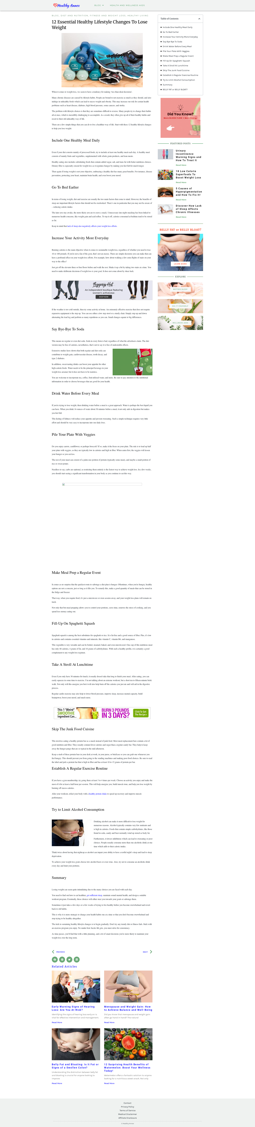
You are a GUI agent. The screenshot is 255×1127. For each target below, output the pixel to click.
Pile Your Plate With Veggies (176, 51)
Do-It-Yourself (180, 306)
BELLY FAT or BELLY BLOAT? (175, 89)
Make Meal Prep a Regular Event (178, 56)
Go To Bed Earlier (171, 32)
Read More (57, 1022)
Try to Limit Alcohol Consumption (179, 80)
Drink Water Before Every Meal (177, 46)
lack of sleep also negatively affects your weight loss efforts (92, 226)
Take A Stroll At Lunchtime (175, 65)
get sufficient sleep (94, 895)
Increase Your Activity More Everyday (180, 37)
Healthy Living (138, 15)
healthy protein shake (98, 793)
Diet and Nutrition (74, 15)
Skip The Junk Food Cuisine (176, 70)
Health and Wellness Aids (127, 5)
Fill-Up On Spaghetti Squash (176, 60)
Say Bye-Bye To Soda (172, 41)
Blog (97, 5)
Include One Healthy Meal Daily (177, 27)
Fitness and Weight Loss (108, 15)
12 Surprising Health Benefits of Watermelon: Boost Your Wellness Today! (127, 1067)
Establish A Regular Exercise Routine (180, 75)
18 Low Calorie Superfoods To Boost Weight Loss (188, 174)
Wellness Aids (180, 323)
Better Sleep (180, 289)
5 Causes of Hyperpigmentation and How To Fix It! (189, 191)
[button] (55, 960)
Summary (167, 84)
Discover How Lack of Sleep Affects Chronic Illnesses (189, 209)
